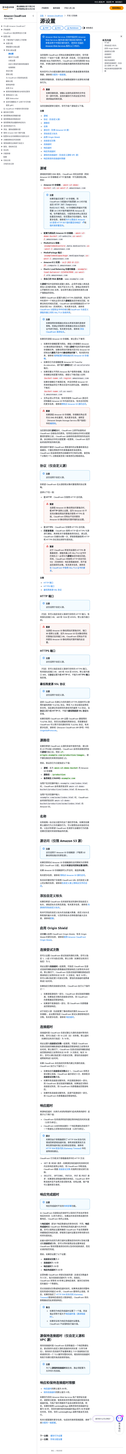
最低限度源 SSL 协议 (53, 590)
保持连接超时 (49, 1392)
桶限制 (53, 423)
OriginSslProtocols (48, 730)
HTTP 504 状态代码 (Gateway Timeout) (63, 1148)
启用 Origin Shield (52, 137)
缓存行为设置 (56, 1435)
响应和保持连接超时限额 (54, 158)
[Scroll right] (76, 8)
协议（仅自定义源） (52, 119)
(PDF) (76, 46)
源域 (46, 116)
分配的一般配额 (59, 74)
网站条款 (59, 1451)
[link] (72, 15)
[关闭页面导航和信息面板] (121, 36)
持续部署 (68, 1206)
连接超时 (48, 144)
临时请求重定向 (56, 225)
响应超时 (48, 148)
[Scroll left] (39, 8)
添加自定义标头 (50, 133)
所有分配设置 (56, 1439)
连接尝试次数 (49, 140)
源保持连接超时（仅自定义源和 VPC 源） (62, 155)
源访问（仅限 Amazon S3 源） (57, 130)
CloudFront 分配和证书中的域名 (54, 309)
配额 (52, 918)
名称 (46, 126)
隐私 (52, 1451)
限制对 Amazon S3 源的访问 (73, 404)
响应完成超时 (49, 151)
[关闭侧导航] (33, 16)
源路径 (47, 123)
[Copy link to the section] (38, 168)
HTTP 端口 (48, 582)
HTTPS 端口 (49, 586)
